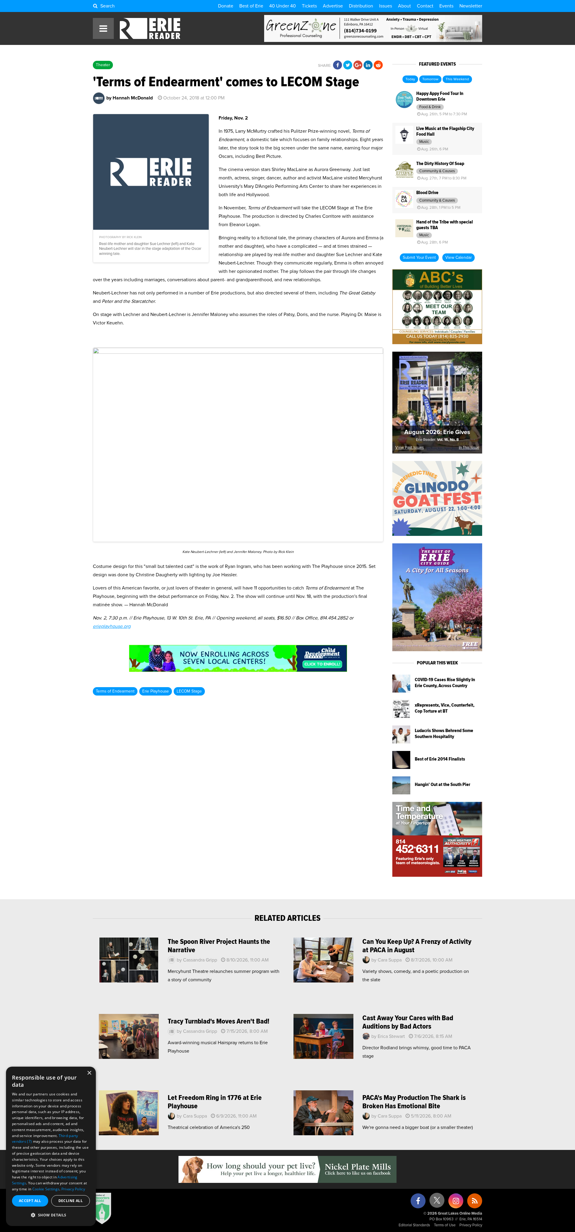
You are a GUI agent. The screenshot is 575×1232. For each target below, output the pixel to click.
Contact (425, 6)
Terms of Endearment (115, 691)
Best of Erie (251, 6)
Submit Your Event (419, 258)
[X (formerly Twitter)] (436, 1202)
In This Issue (469, 448)
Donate (225, 6)
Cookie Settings (46, 1189)
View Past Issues (409, 448)
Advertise (333, 6)
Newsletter (470, 6)
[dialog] (51, 1146)
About (404, 6)
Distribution (361, 6)
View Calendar (458, 258)
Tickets (309, 6)
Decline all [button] (70, 1200)
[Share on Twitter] (347, 65)
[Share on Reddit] (378, 65)
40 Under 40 (282, 6)
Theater (103, 65)
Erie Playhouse (155, 691)
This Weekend (457, 79)
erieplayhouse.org (112, 626)
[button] (51, 1215)
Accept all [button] (30, 1200)
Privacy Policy (470, 1225)
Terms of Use (445, 1225)
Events (446, 6)
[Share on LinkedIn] (368, 65)
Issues (385, 6)
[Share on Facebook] (337, 65)
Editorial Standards (414, 1225)
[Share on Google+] (357, 65)
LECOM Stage (189, 691)
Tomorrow (430, 79)
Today (410, 79)
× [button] (89, 1073)
